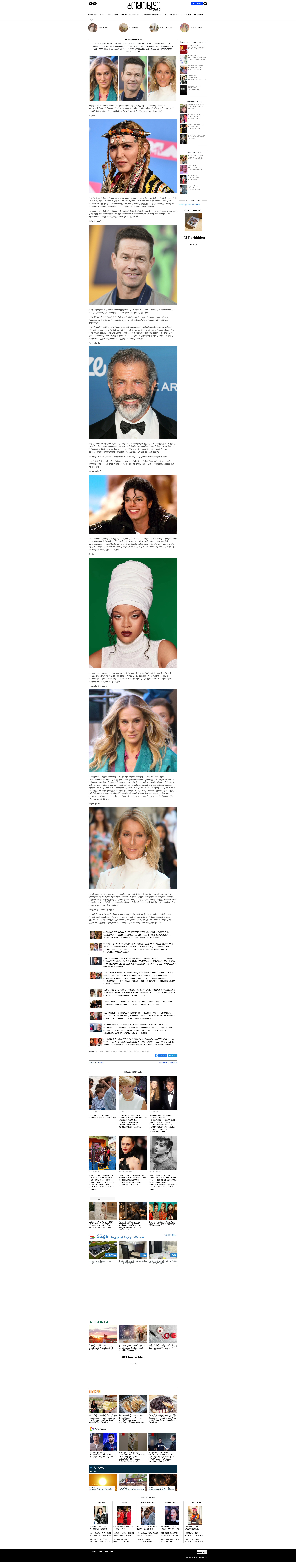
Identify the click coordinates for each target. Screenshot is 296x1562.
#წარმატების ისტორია (139, 1051)
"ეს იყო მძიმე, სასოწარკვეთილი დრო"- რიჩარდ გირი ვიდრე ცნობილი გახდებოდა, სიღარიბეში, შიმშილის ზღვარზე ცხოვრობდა (137, 1003)
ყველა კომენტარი (96, 1063)
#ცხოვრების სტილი (119, 1051)
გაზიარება (162, 1055)
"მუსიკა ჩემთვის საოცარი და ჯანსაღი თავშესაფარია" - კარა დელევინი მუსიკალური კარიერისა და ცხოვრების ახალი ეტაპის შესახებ (132, 1180)
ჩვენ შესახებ (96, 1551)
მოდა (102, 15)
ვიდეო (200, 15)
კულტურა (103, 28)
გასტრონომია (172, 15)
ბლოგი (198, 4)
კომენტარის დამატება (168, 1063)
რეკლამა (109, 1551)
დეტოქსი (133, 28)
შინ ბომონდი (166, 28)
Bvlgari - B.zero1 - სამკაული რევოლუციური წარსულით (194, 188)
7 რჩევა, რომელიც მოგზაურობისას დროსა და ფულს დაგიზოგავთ (195, 68)
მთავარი (92, 15)
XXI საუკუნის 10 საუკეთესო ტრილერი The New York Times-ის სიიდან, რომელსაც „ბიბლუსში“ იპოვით (196, 49)
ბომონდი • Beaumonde (189, 204)
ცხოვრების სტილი (130, 15)
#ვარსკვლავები (103, 1051)
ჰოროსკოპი (196, 28)
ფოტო (188, 15)
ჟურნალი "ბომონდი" (152, 15)
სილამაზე (113, 15)
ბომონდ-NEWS (171, 1503)
